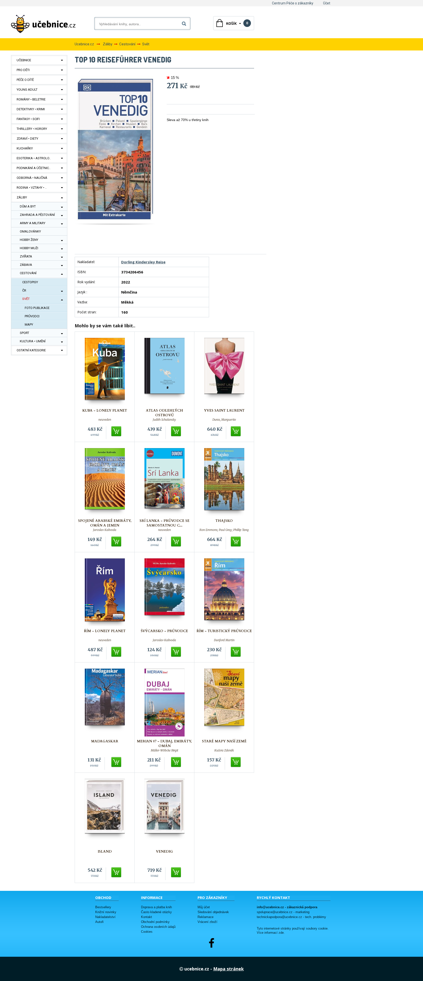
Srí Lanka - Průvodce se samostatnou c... (164, 523)
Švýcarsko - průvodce (164, 631)
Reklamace (205, 917)
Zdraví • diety (27, 138)
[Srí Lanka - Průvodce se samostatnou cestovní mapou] (164, 482)
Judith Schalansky (164, 419)
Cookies (147, 931)
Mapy (29, 324)
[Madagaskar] (105, 702)
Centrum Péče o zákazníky (292, 3)
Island (105, 851)
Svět (26, 299)
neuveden (104, 419)
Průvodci (32, 316)
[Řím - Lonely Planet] (105, 592)
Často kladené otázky (156, 912)
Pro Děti (23, 70)
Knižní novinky (105, 912)
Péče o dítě (25, 80)
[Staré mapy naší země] (224, 702)
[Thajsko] (224, 482)
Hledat (184, 22)
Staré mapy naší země (224, 741)
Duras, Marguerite (224, 419)
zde (281, 932)
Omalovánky (30, 231)
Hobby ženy (29, 240)
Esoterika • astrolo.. (34, 158)
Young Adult (27, 89)
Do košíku (116, 431)
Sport (24, 333)
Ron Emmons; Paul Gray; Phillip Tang (224, 530)
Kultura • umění (33, 341)
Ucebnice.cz (84, 44)
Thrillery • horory (32, 129)
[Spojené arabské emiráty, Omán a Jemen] (105, 482)
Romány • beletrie (31, 99)
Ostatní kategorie (31, 350)
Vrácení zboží (207, 922)
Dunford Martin (224, 640)
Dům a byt (28, 206)
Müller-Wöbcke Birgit (164, 750)
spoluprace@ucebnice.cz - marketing (283, 912)
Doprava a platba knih (156, 907)
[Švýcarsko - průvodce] (164, 592)
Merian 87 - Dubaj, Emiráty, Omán (164, 743)
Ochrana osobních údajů (158, 927)
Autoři (99, 922)
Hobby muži (29, 248)
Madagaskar (104, 741)
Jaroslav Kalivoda (104, 530)
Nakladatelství (105, 917)
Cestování (28, 273)
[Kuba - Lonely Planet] (105, 372)
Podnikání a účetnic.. (33, 168)
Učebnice (24, 60)
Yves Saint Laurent (224, 410)
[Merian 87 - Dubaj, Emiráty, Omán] (164, 702)
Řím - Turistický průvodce (224, 631)
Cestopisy (30, 282)
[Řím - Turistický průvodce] (224, 592)
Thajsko (224, 520)
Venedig (164, 851)
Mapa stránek (228, 969)
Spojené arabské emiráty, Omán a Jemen (104, 523)
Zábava (26, 265)
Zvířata (26, 256)
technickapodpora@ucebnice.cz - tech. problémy (291, 917)
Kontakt (146, 917)
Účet (326, 3)
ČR (24, 290)
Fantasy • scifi (28, 119)
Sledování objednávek (213, 912)
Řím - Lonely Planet (105, 631)
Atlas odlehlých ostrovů (164, 412)
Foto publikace (37, 308)
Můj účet (204, 907)
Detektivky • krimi (31, 109)
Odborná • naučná (32, 178)
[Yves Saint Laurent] (224, 372)
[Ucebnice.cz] (43, 24)
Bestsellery (103, 907)
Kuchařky (25, 148)
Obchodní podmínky (155, 922)
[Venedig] (164, 813)
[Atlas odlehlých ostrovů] (164, 372)
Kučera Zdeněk (224, 750)
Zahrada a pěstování (37, 215)
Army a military (32, 223)
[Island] (105, 813)
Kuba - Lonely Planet (104, 410)
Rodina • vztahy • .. (32, 187)
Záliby (22, 197)
